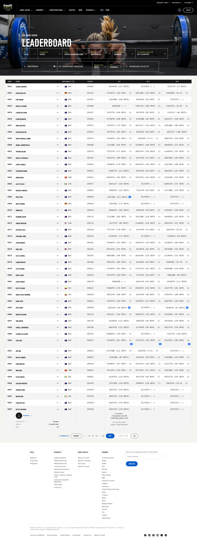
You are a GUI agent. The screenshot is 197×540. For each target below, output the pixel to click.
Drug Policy (34, 461)
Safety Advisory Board (61, 469)
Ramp (104, 498)
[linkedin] (162, 535)
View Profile (26, 415)
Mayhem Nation (107, 503)
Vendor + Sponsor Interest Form (63, 476)
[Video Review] (130, 197)
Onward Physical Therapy (110, 489)
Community (39, 10)
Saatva (104, 472)
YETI (103, 466)
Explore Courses (83, 466)
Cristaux (104, 495)
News (81, 10)
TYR (103, 512)
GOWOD (105, 483)
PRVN (104, 492)
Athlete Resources (60, 461)
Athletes (72, 10)
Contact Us (57, 487)
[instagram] (153, 535)
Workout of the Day (84, 461)
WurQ (104, 501)
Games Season (25, 10)
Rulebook (33, 458)
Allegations (34, 463)
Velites (104, 463)
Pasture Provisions (108, 481)
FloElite (104, 515)
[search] (179, 10)
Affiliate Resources (60, 463)
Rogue (104, 461)
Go (134, 436)
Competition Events (56, 10)
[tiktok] (166, 535)
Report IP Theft (99, 535)
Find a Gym (81, 463)
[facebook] (145, 535)
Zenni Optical (106, 475)
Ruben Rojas (106, 518)
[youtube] (157, 535)
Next (110, 436)
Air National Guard (108, 458)
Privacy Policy (52, 535)
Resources (90, 10)
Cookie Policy (65, 535)
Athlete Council (59, 472)
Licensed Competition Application (61, 481)
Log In (188, 10)
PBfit (103, 478)
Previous (76, 436)
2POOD (104, 469)
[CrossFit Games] (8, 7)
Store (105, 10)
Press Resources (60, 466)
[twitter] (149, 535)
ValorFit (104, 509)
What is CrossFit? (84, 458)
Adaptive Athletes (60, 458)
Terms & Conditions (37, 535)
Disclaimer (77, 535)
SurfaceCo (105, 486)
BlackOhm (105, 506)
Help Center (58, 484)
